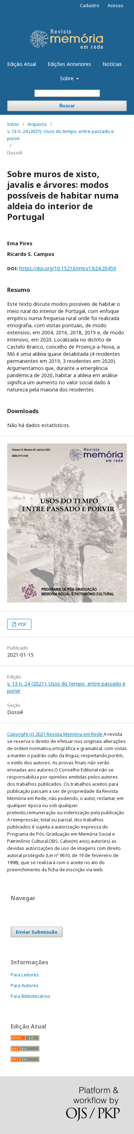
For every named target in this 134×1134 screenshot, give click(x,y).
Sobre (67, 78)
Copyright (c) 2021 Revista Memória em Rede (55, 734)
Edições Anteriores (69, 64)
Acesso (115, 5)
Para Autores (25, 985)
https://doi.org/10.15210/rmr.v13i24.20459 (67, 268)
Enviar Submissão (37, 932)
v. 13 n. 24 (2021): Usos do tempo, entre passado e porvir (60, 135)
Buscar (67, 105)
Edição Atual (21, 64)
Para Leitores (25, 974)
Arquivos (37, 124)
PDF (21, 624)
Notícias (112, 64)
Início (13, 124)
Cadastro (89, 5)
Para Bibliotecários (30, 996)
